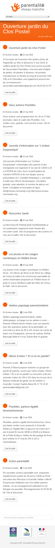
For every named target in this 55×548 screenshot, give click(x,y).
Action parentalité (19, 461)
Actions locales (11, 55)
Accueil (40, 36)
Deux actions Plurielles (22, 105)
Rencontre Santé (19, 213)
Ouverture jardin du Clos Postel (27, 47)
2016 (46, 36)
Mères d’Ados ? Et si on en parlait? (29, 356)
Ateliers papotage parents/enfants (28, 305)
